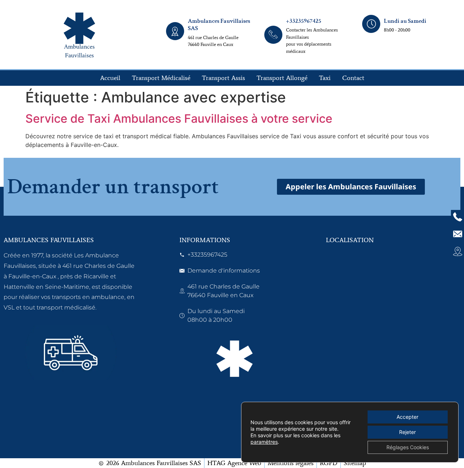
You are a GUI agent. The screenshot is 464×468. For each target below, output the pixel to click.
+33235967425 (303, 21)
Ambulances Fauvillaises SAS (219, 24)
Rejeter (407, 432)
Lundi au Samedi (405, 21)
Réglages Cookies (407, 447)
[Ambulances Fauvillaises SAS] (175, 31)
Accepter (407, 417)
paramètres (264, 442)
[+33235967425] (273, 35)
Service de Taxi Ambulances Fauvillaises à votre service (178, 118)
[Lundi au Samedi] (371, 24)
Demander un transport (113, 187)
